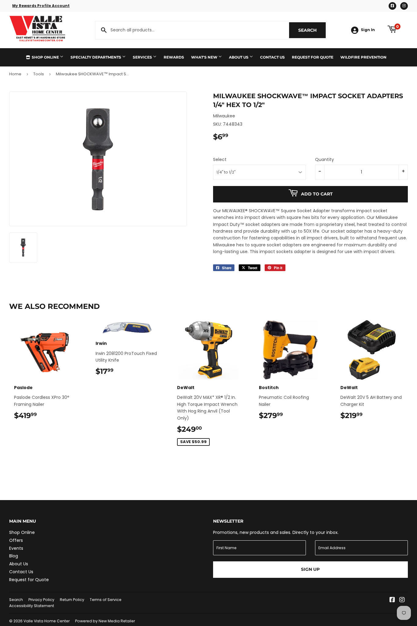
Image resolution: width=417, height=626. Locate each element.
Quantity (324, 159)
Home (15, 74)
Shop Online (45, 57)
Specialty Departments (96, 57)
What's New (204, 57)
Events (16, 548)
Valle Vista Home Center (47, 621)
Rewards (174, 57)
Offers (16, 540)
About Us (239, 57)
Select (220, 159)
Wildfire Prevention (363, 57)
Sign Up (310, 569)
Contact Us (272, 57)
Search (312, 30)
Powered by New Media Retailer (105, 621)
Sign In (368, 29)
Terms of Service (105, 599)
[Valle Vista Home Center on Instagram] (402, 600)
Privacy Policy (41, 599)
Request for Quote (312, 57)
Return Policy (72, 599)
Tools (38, 74)
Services (143, 57)
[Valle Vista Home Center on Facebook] (392, 600)
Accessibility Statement (31, 605)
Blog (13, 556)
